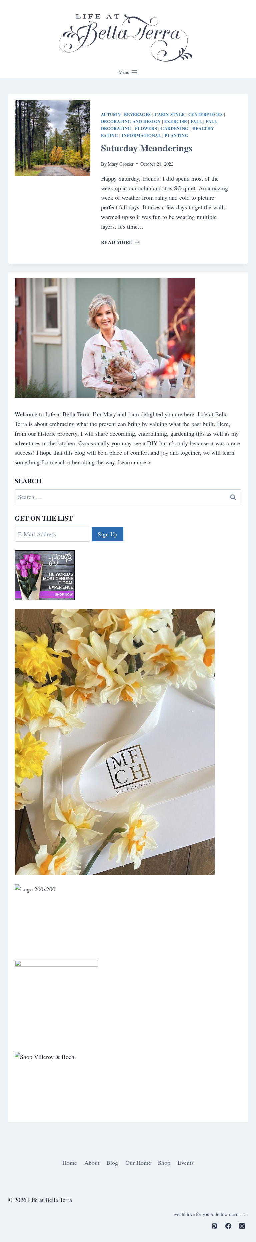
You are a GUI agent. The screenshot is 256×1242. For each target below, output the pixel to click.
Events (186, 1162)
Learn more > (134, 462)
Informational (141, 135)
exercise (175, 121)
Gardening (175, 128)
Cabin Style (170, 114)
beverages (137, 114)
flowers (146, 128)
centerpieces (205, 114)
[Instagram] (242, 1226)
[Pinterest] (214, 1226)
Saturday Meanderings (146, 148)
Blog (112, 1162)
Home (69, 1162)
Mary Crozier (121, 164)
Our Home (138, 1162)
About (91, 1162)
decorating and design (131, 121)
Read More (120, 242)
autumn (111, 114)
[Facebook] (228, 1226)
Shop (164, 1162)
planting (176, 135)
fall (196, 121)
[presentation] (52, 138)
